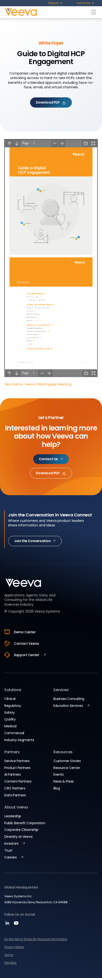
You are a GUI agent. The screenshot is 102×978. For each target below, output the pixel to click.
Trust (8, 850)
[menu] (55, 3)
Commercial (14, 733)
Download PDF (48, 102)
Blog (56, 788)
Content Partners (17, 781)
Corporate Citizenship (21, 829)
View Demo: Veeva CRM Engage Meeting (37, 384)
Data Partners (15, 795)
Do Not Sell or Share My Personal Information (35, 939)
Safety (9, 712)
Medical (10, 726)
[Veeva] (46, 12)
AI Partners (12, 774)
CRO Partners (14, 788)
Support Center (26, 655)
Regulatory (12, 705)
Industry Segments (19, 740)
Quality (9, 719)
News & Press (63, 781)
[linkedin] (8, 925)
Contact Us (48, 459)
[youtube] (16, 925)
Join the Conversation (32, 541)
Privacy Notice (14, 947)
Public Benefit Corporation (24, 823)
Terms (8, 955)
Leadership (12, 816)
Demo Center (25, 632)
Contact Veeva (26, 643)
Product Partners (17, 767)
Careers (10, 857)
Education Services (68, 705)
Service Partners (16, 760)
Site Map (10, 963)
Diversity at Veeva (18, 836)
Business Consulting (68, 698)
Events (58, 774)
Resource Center (66, 767)
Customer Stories (67, 760)
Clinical (9, 698)
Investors (11, 843)
